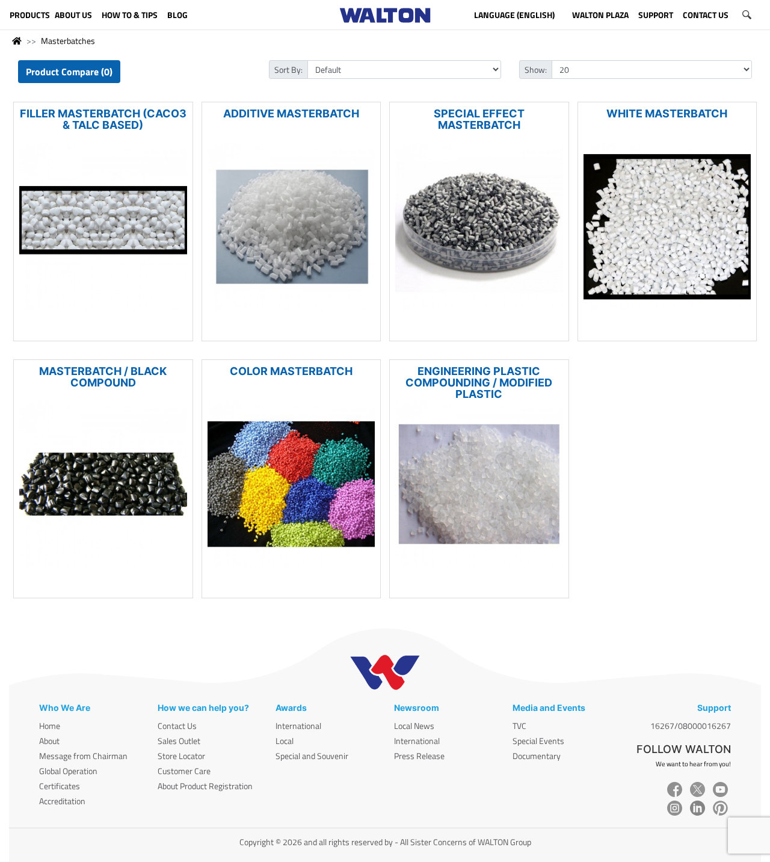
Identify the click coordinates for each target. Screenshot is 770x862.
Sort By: (288, 69)
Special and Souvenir (312, 755)
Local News (414, 725)
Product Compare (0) (69, 71)
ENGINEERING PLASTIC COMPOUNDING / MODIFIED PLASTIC (478, 382)
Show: (536, 69)
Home (49, 725)
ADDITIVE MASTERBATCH (291, 113)
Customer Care (184, 770)
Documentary (537, 755)
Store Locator (181, 755)
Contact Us (177, 725)
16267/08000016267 (690, 725)
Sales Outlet (179, 740)
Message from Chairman (83, 755)
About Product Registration (205, 786)
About (49, 740)
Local (285, 740)
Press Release (419, 755)
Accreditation (62, 801)
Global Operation (68, 770)
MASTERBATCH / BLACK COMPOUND (103, 377)
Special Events (538, 740)
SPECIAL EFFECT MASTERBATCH (479, 119)
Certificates (59, 786)
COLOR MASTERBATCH (291, 371)
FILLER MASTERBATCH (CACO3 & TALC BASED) (103, 119)
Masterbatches (68, 40)
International (298, 725)
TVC (519, 725)
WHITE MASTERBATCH (666, 113)
